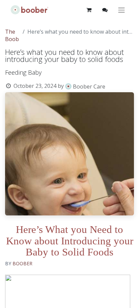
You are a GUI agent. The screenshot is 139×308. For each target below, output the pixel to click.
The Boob (12, 35)
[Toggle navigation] (121, 10)
